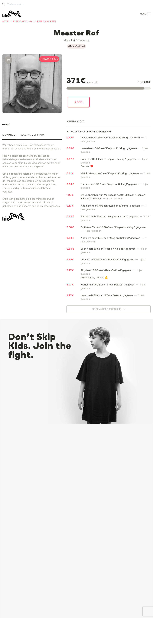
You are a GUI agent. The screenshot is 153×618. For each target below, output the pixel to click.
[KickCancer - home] (12, 14)
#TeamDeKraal (76, 46)
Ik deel (78, 102)
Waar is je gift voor (33, 135)
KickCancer (9, 135)
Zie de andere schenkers (107, 309)
